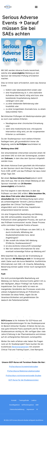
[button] (36, 7)
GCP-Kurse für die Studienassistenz (23, 380)
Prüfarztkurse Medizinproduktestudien (23, 371)
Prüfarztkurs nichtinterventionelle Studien (23, 376)
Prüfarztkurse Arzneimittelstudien (23, 367)
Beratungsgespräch (20, 347)
